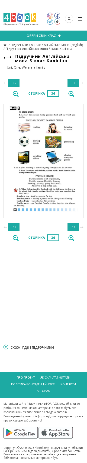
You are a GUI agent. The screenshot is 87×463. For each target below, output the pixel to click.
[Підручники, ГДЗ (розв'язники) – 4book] (5, 44)
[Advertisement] (43, 292)
